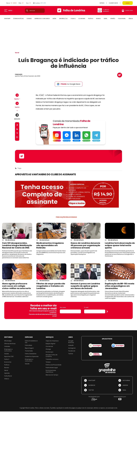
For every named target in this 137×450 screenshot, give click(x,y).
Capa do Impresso (52, 341)
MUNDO (98, 18)
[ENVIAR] (107, 311)
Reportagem (29, 348)
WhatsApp (8, 341)
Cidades (7, 346)
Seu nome (63, 307)
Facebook (71, 351)
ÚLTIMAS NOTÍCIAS (18, 18)
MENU (10, 10)
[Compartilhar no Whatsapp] (17, 137)
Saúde (6, 354)
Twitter (70, 354)
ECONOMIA (82, 18)
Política (6, 365)
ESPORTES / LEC (63, 18)
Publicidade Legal (52, 367)
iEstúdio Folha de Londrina (51, 355)
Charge (48, 349)
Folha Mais (28, 345)
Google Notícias (71, 341)
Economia (7, 362)
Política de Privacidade (53, 365)
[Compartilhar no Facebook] (17, 125)
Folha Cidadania (30, 354)
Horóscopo (49, 352)
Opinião (7, 373)
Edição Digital (50, 343)
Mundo (6, 367)
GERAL (105, 18)
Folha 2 (6, 359)
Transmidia (29, 351)
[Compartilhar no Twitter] (17, 133)
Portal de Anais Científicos (51, 371)
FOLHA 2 (73, 18)
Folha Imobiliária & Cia (31, 341)
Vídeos (6, 379)
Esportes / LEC (9, 356)
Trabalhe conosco (52, 359)
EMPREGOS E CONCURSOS (42, 18)
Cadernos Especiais (32, 356)
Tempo (48, 362)
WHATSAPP (7, 18)
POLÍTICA (90, 18)
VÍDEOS (131, 18)
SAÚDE (54, 18)
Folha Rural (8, 376)
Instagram (72, 348)
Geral (17, 53)
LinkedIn (71, 345)
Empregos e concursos (8, 350)
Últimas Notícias (10, 343)
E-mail (86, 307)
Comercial (49, 346)
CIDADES (29, 18)
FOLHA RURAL (122, 18)
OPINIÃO (112, 18)
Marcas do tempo (52, 375)
